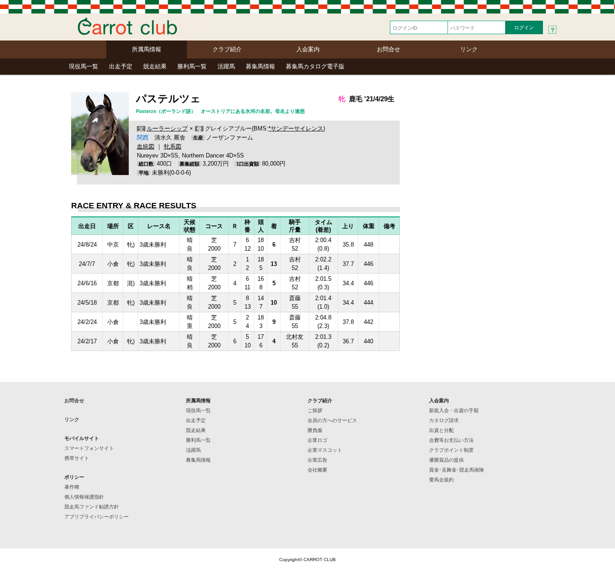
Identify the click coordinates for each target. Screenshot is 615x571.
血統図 (145, 146)
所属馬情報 (146, 49)
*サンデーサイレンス (295, 128)
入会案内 (308, 49)
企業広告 (317, 460)
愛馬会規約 (441, 479)
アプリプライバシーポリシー (96, 516)
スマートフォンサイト (89, 448)
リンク (469, 49)
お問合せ (388, 49)
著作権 (71, 487)
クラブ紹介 (227, 49)
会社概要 (317, 469)
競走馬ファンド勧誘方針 (91, 506)
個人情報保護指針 (84, 496)
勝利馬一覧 (192, 66)
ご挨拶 (315, 410)
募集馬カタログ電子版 (315, 66)
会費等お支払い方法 (451, 440)
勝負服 (315, 430)
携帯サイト (76, 458)
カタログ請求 (444, 420)
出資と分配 (441, 430)
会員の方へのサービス (332, 420)
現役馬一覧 (83, 66)
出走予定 (120, 66)
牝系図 (172, 146)
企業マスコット (325, 450)
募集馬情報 (260, 66)
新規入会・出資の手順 (454, 410)
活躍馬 (226, 66)
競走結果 (155, 66)
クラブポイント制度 (451, 450)
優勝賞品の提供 (446, 460)
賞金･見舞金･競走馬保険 (456, 469)
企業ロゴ (317, 440)
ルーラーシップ (167, 128)
